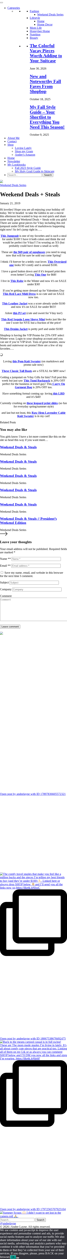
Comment (6, 596)
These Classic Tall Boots (17, 371)
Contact (12, 141)
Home (40, 21)
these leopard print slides (42, 403)
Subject (4, 582)
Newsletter (13, 161)
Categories (13, 7)
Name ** (5, 559)
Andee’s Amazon (25, 154)
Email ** (5, 565)
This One (40, 274)
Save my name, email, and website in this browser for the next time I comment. (31, 574)
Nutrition (35, 34)
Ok (13, 1257)
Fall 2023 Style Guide (28, 168)
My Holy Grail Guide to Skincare (34, 171)
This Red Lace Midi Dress (19, 293)
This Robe (16, 280)
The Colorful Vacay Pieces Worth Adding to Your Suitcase (46, 53)
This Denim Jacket (16, 329)
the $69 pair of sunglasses (29, 252)
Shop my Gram (24, 151)
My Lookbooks (16, 164)
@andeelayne (8, 1223)
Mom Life (36, 27)
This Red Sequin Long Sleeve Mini (23, 319)
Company (6, 589)
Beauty (34, 37)
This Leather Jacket (14, 303)
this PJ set (19, 313)
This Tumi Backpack (37, 380)
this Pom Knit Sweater (26, 361)
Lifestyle (35, 17)
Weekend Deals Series (50, 14)
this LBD (58, 393)
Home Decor (44, 24)
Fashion (34, 11)
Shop (10, 144)
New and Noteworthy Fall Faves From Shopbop (45, 84)
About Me (13, 138)
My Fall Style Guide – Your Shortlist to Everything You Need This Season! (47, 117)
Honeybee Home (40, 31)
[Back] (17, 1257)
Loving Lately (23, 148)
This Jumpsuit (10, 235)
